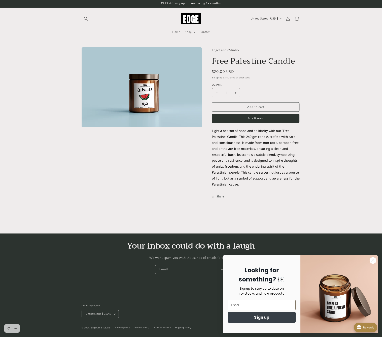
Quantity (217, 84)
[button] (86, 18)
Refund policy (122, 327)
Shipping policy (183, 327)
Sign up (261, 317)
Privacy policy (141, 327)
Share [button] (220, 196)
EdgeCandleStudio (100, 328)
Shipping (217, 77)
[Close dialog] (372, 260)
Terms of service (162, 327)
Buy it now (255, 118)
